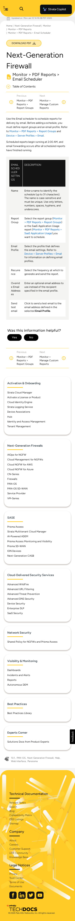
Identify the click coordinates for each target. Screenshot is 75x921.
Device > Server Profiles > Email (25, 135)
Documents (15, 886)
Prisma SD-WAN (16, 546)
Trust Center (16, 878)
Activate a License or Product (24, 397)
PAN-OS (12, 483)
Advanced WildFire (18, 584)
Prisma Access (15, 526)
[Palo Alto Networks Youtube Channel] (40, 898)
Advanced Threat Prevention (23, 594)
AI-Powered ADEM (17, 536)
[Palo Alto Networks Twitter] (31, 898)
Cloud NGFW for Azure (20, 469)
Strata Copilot (57, 9)
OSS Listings (16, 819)
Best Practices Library (19, 713)
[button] (72, 736)
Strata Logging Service (20, 407)
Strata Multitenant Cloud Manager (26, 531)
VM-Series (13, 498)
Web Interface (18, 761)
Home (9, 25)
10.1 (13, 758)
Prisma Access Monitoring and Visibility (29, 541)
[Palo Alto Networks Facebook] (13, 898)
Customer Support (19, 848)
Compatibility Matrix (20, 815)
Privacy (13, 873)
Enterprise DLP (15, 608)
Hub (9, 416)
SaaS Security (15, 613)
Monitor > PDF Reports (19, 29)
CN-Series (13, 474)
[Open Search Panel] (21, 9)
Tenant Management (19, 426)
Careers (13, 844)
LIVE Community (18, 853)
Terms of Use (16, 882)
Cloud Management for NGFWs (25, 459)
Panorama (33, 761)
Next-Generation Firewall (28, 25)
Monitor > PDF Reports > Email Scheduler (29, 33)
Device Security (16, 603)
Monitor (47, 25)
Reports (11, 679)
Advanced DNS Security (20, 598)
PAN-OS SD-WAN (17, 488)
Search (13, 806)
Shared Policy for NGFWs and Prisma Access (32, 641)
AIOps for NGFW (16, 454)
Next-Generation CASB (20, 555)
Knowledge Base (18, 857)
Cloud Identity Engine (19, 402)
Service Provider (16, 493)
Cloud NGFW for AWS (19, 464)
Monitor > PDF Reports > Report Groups (32, 131)
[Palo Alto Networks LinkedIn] (22, 898)
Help (57, 758)
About (12, 840)
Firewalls (12, 479)
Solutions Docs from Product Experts (28, 741)
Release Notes (17, 802)
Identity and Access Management (26, 421)
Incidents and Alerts (18, 675)
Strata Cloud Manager (19, 392)
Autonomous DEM (17, 684)
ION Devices (14, 551)
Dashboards (14, 670)
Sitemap (14, 823)
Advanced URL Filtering (20, 589)
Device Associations (18, 411)
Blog (11, 811)
